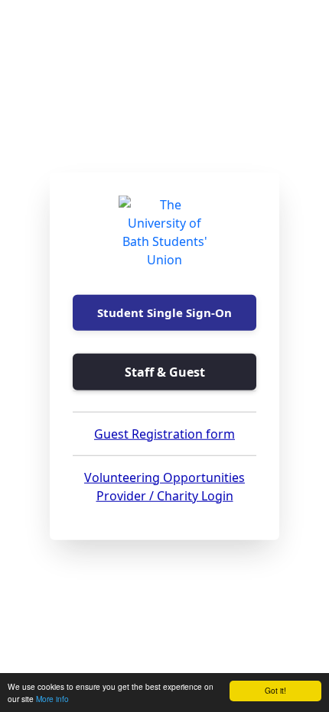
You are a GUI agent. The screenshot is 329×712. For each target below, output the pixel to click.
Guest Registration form (164, 433)
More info (52, 698)
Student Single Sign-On (164, 312)
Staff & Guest (165, 371)
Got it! (275, 690)
